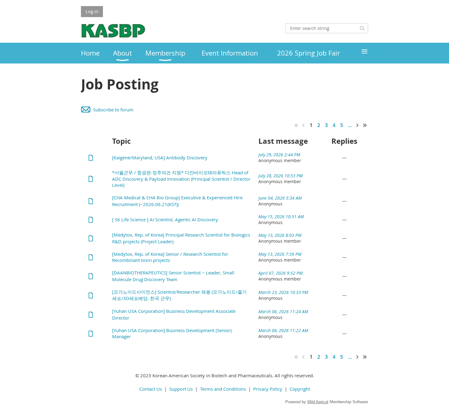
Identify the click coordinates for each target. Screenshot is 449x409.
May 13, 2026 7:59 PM (279, 254)
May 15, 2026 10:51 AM (281, 216)
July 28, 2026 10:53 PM (280, 176)
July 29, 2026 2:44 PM (279, 154)
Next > (358, 125)
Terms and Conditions (223, 389)
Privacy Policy (267, 389)
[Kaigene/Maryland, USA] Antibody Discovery (159, 157)
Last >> (365, 125)
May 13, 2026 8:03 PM (279, 235)
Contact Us (150, 389)
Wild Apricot (317, 402)
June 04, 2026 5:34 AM (280, 198)
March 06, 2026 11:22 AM (283, 330)
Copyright (300, 389)
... (350, 125)
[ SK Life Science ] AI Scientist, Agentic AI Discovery (165, 219)
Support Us (181, 389)
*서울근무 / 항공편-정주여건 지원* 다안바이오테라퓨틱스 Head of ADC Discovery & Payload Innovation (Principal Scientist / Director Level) (181, 178)
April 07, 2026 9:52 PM (280, 273)
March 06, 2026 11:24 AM (283, 311)
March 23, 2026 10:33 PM (283, 292)
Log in (92, 11)
